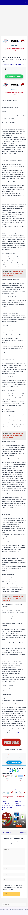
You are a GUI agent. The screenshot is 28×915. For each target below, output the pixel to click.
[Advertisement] (14, 20)
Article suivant (23, 832)
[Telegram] (18, 770)
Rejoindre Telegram (15, 762)
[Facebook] (10, 770)
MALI (16, 64)
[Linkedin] (13, 770)
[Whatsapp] (15, 770)
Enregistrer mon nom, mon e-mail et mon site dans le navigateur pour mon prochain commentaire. (13, 887)
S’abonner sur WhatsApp (14, 76)
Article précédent (6, 832)
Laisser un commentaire (8, 64)
